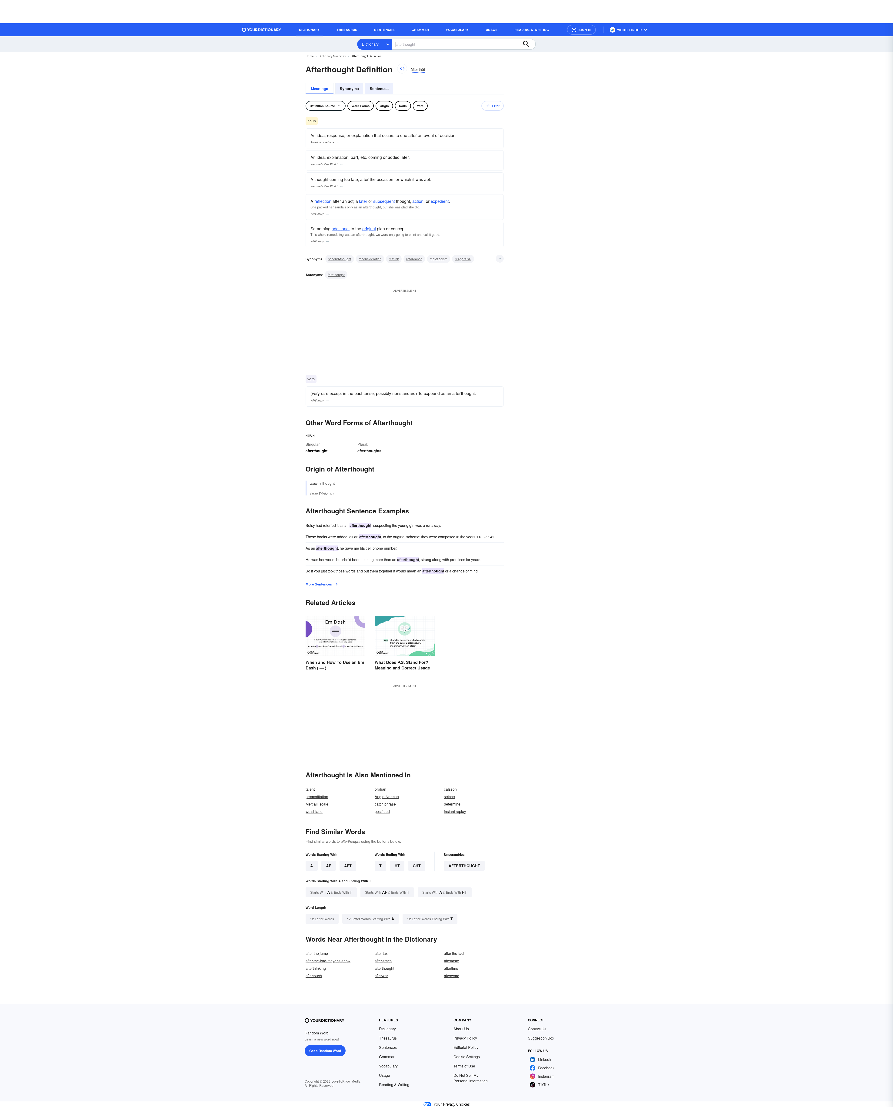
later (363, 201)
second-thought (339, 259)
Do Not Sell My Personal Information (470, 1078)
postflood (382, 811)
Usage (384, 1075)
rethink (394, 259)
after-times (383, 960)
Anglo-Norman (387, 796)
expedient (440, 201)
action (417, 201)
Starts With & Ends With (331, 892)
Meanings (319, 88)
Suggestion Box (541, 1038)
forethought (336, 274)
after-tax (381, 953)
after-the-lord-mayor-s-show (328, 960)
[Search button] (528, 44)
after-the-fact (454, 953)
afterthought (464, 865)
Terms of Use (464, 1066)
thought (328, 483)
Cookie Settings (466, 1056)
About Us (461, 1028)
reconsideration (370, 259)
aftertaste (451, 960)
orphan (380, 789)
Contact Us (537, 1028)
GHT (417, 865)
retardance (414, 259)
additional (341, 228)
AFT (348, 865)
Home (310, 56)
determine (452, 804)
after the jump (317, 953)
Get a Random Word (325, 1050)
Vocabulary (388, 1066)
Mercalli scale (317, 804)
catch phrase (385, 804)
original (369, 228)
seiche (449, 796)
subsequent (384, 201)
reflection (322, 201)
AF (328, 865)
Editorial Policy (465, 1047)
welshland (314, 811)
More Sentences (319, 584)
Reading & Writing (394, 1084)
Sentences (379, 88)
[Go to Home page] (261, 30)
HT (397, 865)
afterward (451, 975)
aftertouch (314, 975)
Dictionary (370, 44)
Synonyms (349, 88)
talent (310, 789)
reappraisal (463, 259)
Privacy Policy (465, 1038)
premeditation (317, 796)
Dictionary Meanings (332, 56)
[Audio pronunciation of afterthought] (402, 69)
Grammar (386, 1056)
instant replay (455, 811)
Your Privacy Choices (452, 1104)
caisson (450, 789)
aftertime (451, 968)
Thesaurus (388, 1038)
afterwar (381, 975)
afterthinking (316, 968)
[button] (581, 30)
